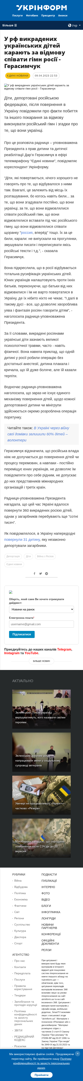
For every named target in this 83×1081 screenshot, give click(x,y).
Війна (18, 880)
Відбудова (21, 886)
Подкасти (49, 874)
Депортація (13, 556)
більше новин (41, 661)
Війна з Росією (45, 556)
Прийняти (42, 1075)
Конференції (51, 934)
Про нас (19, 960)
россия (27, 233)
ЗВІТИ (18, 1030)
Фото (46, 893)
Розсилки (20, 1046)
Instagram (12, 653)
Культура (20, 930)
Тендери (20, 995)
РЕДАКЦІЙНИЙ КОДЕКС (24, 1038)
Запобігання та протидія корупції (25, 1003)
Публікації (49, 880)
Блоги (46, 905)
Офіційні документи (50, 942)
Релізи (46, 950)
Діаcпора (20, 937)
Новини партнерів (49, 926)
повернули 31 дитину (22, 540)
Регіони (19, 918)
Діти (28, 556)
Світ (17, 912)
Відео (46, 899)
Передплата (22, 973)
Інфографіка (51, 912)
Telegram (64, 649)
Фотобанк (32, 15)
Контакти (20, 967)
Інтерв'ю (48, 887)
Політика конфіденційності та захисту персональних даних (25, 1018)
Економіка (21, 899)
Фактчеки (20, 905)
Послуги (17, 15)
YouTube (31, 653)
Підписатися (21, 634)
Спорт (18, 943)
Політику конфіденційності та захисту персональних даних (42, 1063)
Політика (20, 893)
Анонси (62, 15)
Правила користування (23, 987)
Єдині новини (14, 564)
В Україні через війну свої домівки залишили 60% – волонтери (38, 434)
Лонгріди (49, 918)
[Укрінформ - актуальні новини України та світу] (41, 7)
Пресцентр (48, 15)
